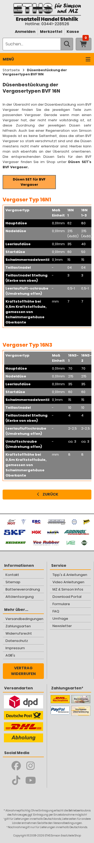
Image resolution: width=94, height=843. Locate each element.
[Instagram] (31, 765)
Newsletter (62, 625)
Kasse (73, 31)
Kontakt (12, 574)
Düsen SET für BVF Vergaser (29, 182)
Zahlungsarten (18, 626)
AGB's (10, 655)
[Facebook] (16, 765)
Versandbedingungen (24, 618)
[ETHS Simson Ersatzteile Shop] (47, 14)
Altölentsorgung (19, 596)
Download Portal (66, 596)
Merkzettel (51, 31)
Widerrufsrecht (18, 633)
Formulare (61, 603)
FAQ (55, 611)
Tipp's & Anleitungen (69, 574)
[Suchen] (67, 44)
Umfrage (60, 618)
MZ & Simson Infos (67, 589)
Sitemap (12, 582)
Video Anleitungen (68, 582)
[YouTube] (31, 780)
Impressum (15, 648)
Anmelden (25, 31)
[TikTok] (16, 780)
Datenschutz (16, 640)
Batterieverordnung (22, 589)
